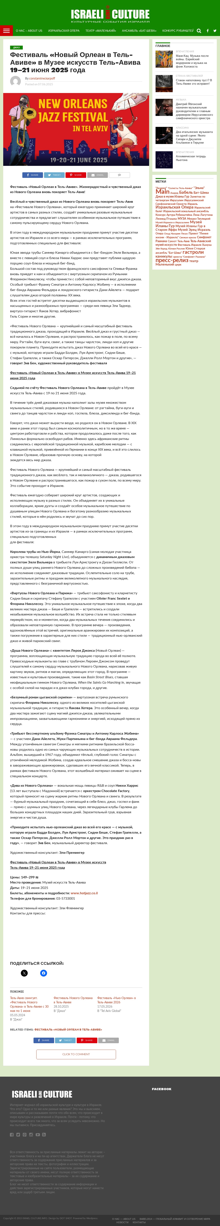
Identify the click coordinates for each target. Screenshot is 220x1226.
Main (163, 192)
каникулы (164, 256)
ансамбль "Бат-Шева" (169, 253)
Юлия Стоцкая (195, 248)
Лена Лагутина (203, 215)
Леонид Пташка (166, 218)
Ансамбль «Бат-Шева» (139, 30)
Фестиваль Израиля (189, 245)
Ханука (207, 245)
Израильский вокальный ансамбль (186, 211)
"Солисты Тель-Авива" (180, 188)
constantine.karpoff (42, 78)
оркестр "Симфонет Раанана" (189, 257)
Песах (184, 234)
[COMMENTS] (119, 174)
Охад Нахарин (172, 234)
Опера (159, 234)
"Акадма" (161, 188)
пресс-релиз (172, 260)
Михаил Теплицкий (198, 219)
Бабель (186, 192)
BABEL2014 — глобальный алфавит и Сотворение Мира (175, 1219)
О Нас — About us (123, 1219)
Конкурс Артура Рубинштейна (174, 215)
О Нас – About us (29, 30)
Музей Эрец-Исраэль (194, 229)
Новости (122, 1222)
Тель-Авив (183, 241)
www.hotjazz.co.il (84, 893)
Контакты (139, 1222)
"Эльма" (199, 188)
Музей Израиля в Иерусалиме (172, 222)
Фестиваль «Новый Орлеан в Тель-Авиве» (68, 1029)
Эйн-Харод (161, 249)
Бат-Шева (201, 192)
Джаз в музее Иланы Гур (172, 196)
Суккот (172, 241)
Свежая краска (187, 237)
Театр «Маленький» (101, 30)
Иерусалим (176, 200)
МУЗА (182, 218)
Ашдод (174, 193)
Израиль (193, 204)
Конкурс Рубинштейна (180, 30)
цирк (178, 264)
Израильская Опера (63, 30)
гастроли (193, 252)
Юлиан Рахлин (176, 249)
